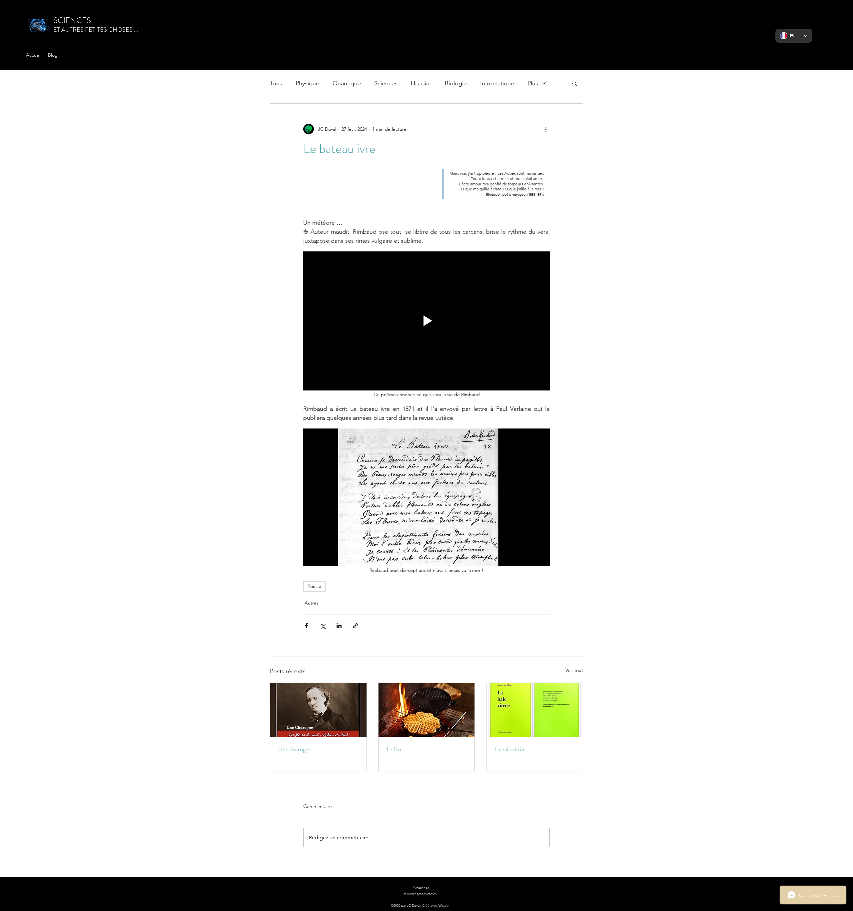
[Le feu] (427, 710)
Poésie (314, 586)
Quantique (347, 83)
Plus (532, 83)
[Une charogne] (318, 710)
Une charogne (294, 749)
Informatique (497, 83)
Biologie (456, 83)
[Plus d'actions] (546, 129)
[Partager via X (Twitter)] (323, 626)
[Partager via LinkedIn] (339, 626)
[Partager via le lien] (355, 626)
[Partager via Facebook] (306, 626)
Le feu (394, 749)
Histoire (421, 83)
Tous (276, 83)
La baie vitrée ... (512, 749)
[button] (574, 83)
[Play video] (426, 320)
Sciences (386, 83)
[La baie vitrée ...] (534, 710)
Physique (307, 83)
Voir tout (574, 670)
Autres (312, 603)
